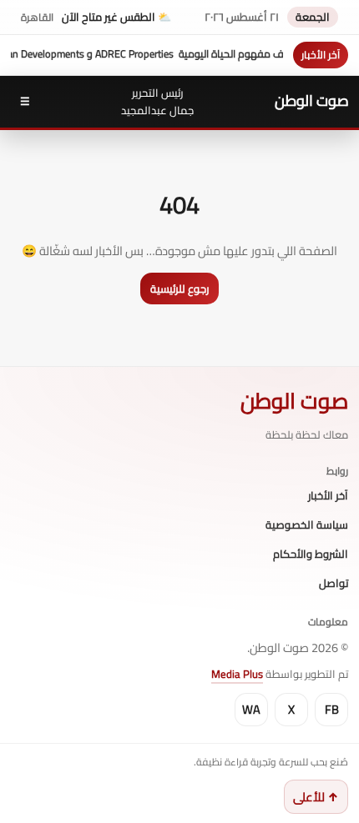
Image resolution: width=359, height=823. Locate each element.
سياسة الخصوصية (306, 525)
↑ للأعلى (316, 796)
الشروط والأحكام (310, 554)
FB (332, 709)
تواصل (333, 584)
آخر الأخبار (328, 496)
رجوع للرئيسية (179, 289)
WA (251, 709)
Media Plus (237, 674)
